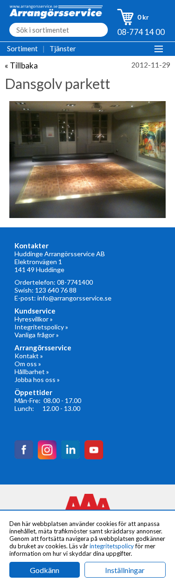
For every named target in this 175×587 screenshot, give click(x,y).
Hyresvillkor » (33, 319)
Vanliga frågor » (36, 335)
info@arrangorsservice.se (74, 298)
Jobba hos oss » (37, 379)
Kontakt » (28, 356)
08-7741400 (75, 282)
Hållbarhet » (31, 371)
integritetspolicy (112, 546)
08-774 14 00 (141, 32)
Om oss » (27, 364)
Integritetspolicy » (41, 327)
